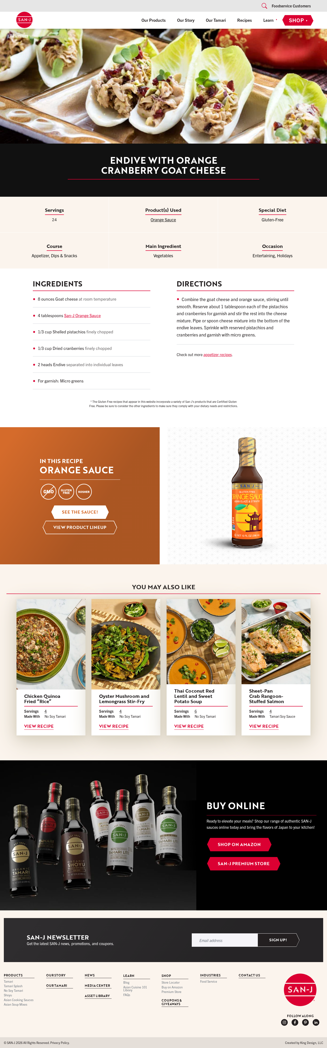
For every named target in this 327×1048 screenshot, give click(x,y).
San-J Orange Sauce (82, 315)
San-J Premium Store (244, 863)
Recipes (244, 19)
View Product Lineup (79, 527)
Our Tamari (216, 19)
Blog (126, 982)
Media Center (97, 986)
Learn (268, 19)
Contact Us (249, 976)
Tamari (8, 981)
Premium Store (171, 991)
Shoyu (8, 995)
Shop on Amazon (239, 844)
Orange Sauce (163, 219)
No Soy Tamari (13, 990)
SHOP (298, 20)
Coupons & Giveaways (172, 1002)
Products (13, 976)
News (90, 976)
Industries (210, 976)
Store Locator (171, 982)
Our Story (185, 19)
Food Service (208, 981)
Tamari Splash (13, 986)
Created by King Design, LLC (304, 1043)
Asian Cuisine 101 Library (135, 989)
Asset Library (97, 996)
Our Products (153, 19)
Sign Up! (278, 940)
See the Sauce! (80, 512)
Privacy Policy (59, 1043)
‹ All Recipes (18, 35)
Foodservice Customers (291, 6)
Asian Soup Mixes (15, 1004)
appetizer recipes (217, 354)
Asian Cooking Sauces (19, 1000)
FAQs (126, 995)
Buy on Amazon (172, 987)
